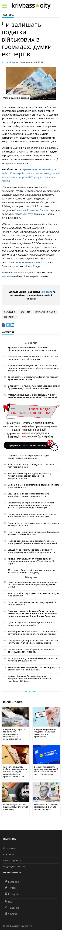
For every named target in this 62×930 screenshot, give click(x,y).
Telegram (46, 291)
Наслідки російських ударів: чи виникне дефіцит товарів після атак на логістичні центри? (32, 515)
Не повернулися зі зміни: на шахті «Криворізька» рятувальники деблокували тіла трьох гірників (33, 632)
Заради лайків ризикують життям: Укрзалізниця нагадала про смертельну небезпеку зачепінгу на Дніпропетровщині (33, 368)
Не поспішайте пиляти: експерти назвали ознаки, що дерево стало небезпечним (33, 357)
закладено (8, 276)
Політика (8, 14)
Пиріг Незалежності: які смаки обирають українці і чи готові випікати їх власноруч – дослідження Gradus (33, 584)
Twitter (12, 887)
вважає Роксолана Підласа (33, 210)
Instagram (13, 893)
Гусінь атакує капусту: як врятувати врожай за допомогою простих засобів (31, 623)
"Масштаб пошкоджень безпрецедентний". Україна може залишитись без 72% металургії (32, 396)
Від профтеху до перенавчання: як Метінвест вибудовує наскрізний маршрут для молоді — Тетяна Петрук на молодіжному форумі (31, 505)
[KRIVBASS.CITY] (31, 5)
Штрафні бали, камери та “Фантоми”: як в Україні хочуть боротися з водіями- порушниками (33, 641)
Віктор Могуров (10, 62)
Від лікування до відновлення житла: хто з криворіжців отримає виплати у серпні (29, 495)
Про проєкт (9, 848)
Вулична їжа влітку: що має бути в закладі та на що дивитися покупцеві (33, 524)
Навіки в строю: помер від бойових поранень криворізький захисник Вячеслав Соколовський (32, 542)
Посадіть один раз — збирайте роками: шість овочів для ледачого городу (31, 650)
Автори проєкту (12, 860)
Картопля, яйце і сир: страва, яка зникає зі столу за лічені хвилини (33, 594)
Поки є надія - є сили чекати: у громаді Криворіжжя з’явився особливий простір (33, 533)
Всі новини (31, 691)
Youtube (12, 913)
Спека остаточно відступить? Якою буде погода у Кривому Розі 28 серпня (33, 378)
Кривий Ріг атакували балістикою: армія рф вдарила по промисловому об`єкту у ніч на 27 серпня (31, 561)
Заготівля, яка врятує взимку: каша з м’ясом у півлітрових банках (31, 465)
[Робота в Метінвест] (31, 427)
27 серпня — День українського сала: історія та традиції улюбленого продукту (31, 571)
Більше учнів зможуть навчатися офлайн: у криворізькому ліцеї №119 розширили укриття (31, 551)
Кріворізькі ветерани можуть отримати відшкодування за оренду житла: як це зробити (32, 348)
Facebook (13, 881)
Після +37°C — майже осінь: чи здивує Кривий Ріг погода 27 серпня (32, 603)
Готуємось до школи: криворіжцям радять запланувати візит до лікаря (29, 456)
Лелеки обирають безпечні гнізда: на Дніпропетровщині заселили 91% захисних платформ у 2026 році (29, 678)
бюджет (9, 312)
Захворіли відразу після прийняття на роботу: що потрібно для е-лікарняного (33, 659)
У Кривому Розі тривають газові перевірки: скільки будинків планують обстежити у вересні (34, 387)
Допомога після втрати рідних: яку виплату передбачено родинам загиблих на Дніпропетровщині (30, 475)
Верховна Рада (45, 312)
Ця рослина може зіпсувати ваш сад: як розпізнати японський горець (33, 486)
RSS (10, 901)
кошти (25, 312)
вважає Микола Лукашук (30, 262)
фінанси (9, 317)
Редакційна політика (15, 866)
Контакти (8, 854)
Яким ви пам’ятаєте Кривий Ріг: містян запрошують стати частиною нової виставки (34, 668)
